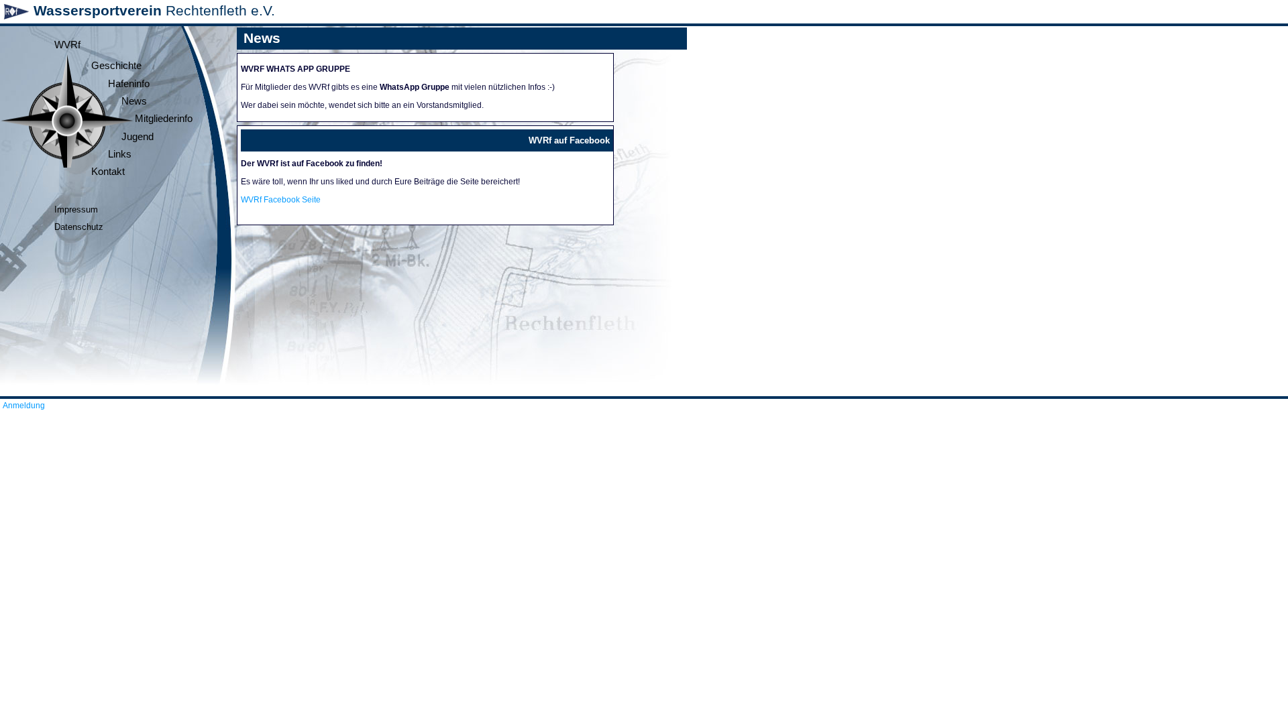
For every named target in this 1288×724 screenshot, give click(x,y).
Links (119, 154)
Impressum (76, 209)
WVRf (67, 45)
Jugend (137, 136)
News (134, 101)
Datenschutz (78, 227)
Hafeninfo (129, 83)
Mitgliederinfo (164, 118)
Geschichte (116, 65)
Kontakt (108, 171)
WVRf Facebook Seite (281, 199)
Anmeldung (24, 405)
